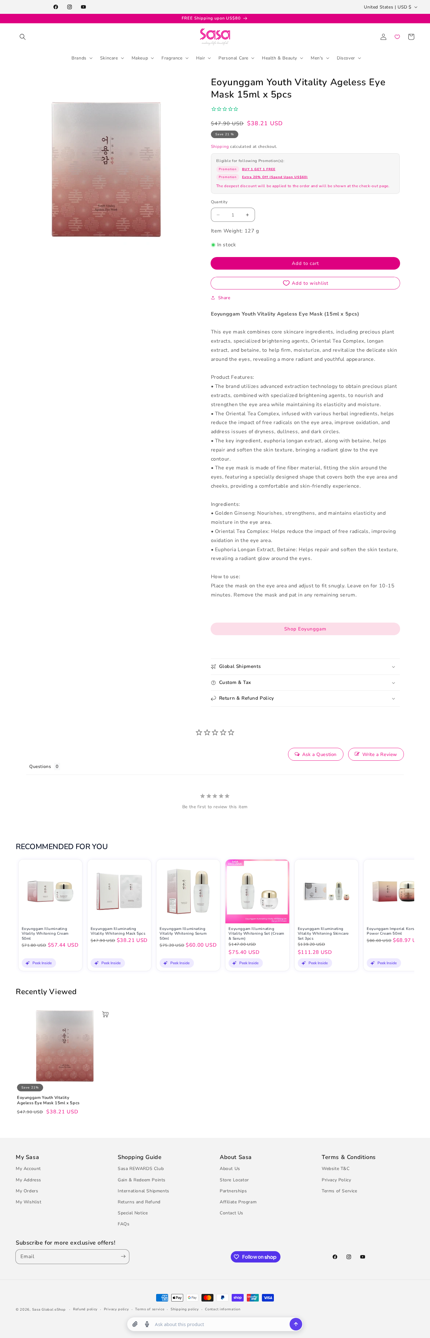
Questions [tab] (40, 767)
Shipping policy (185, 1309)
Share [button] (224, 298)
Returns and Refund (139, 1202)
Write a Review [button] (379, 754)
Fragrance (171, 58)
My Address (28, 1180)
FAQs (123, 1224)
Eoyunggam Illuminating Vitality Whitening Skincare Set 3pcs (323, 934)
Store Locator (234, 1180)
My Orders (27, 1191)
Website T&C (336, 1169)
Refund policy (85, 1309)
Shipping (220, 146)
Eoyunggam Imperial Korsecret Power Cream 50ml (395, 931)
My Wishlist (29, 1202)
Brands (79, 58)
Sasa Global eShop (49, 1309)
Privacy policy (116, 1309)
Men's (317, 58)
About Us (230, 1169)
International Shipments (143, 1191)
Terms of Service (339, 1191)
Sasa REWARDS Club (141, 1169)
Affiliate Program (238, 1202)
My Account (28, 1169)
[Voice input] (147, 1324)
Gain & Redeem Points (142, 1180)
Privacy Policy (336, 1180)
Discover (346, 58)
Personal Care (233, 58)
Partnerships (233, 1191)
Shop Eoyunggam (305, 629)
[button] (23, 37)
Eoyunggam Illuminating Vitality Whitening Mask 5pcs (118, 931)
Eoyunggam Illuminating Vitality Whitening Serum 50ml (183, 934)
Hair (200, 58)
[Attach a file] (135, 1324)
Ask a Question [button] (319, 754)
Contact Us (231, 1213)
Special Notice (133, 1213)
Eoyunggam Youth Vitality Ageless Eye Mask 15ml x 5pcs (48, 1100)
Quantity (219, 202)
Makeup (140, 58)
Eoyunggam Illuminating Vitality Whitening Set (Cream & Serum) (256, 934)
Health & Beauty (279, 58)
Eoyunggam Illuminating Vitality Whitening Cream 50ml (45, 934)
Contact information (222, 1309)
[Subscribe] (122, 1257)
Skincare (109, 58)
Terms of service (149, 1309)
